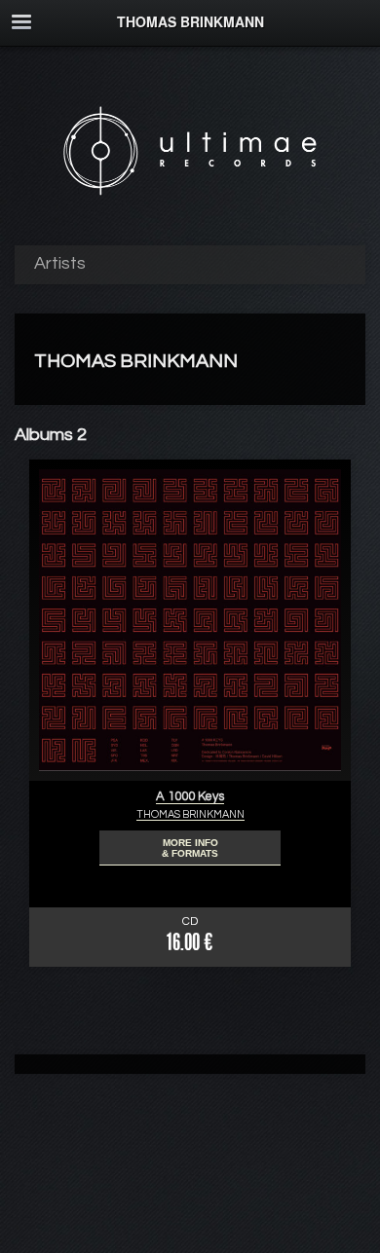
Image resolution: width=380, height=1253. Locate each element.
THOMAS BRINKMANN (190, 814)
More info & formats (190, 848)
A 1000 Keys (190, 796)
